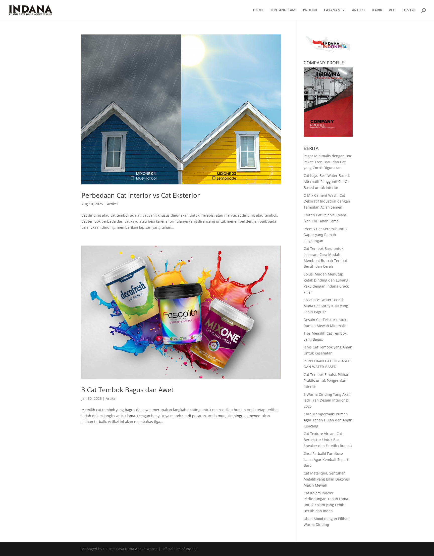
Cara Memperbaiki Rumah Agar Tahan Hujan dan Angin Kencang (328, 420)
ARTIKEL (359, 10)
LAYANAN (332, 10)
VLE (392, 10)
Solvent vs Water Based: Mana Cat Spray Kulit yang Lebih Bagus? (326, 305)
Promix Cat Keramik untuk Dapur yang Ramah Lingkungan (325, 234)
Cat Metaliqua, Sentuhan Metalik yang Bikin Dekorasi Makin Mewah (327, 479)
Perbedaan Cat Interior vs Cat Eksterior (140, 195)
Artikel (112, 204)
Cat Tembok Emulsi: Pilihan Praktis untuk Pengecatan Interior (326, 380)
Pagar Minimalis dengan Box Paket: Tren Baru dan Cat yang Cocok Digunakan (328, 161)
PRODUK (310, 10)
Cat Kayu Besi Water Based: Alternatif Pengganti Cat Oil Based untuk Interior (327, 181)
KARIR (377, 10)
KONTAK (409, 10)
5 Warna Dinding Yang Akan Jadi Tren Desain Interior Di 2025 (327, 400)
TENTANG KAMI (283, 10)
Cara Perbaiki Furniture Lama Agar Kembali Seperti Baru (326, 459)
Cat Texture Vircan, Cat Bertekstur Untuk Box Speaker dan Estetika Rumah (328, 439)
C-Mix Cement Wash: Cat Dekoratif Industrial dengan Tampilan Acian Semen (327, 201)
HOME (258, 10)
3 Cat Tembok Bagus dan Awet (127, 389)
